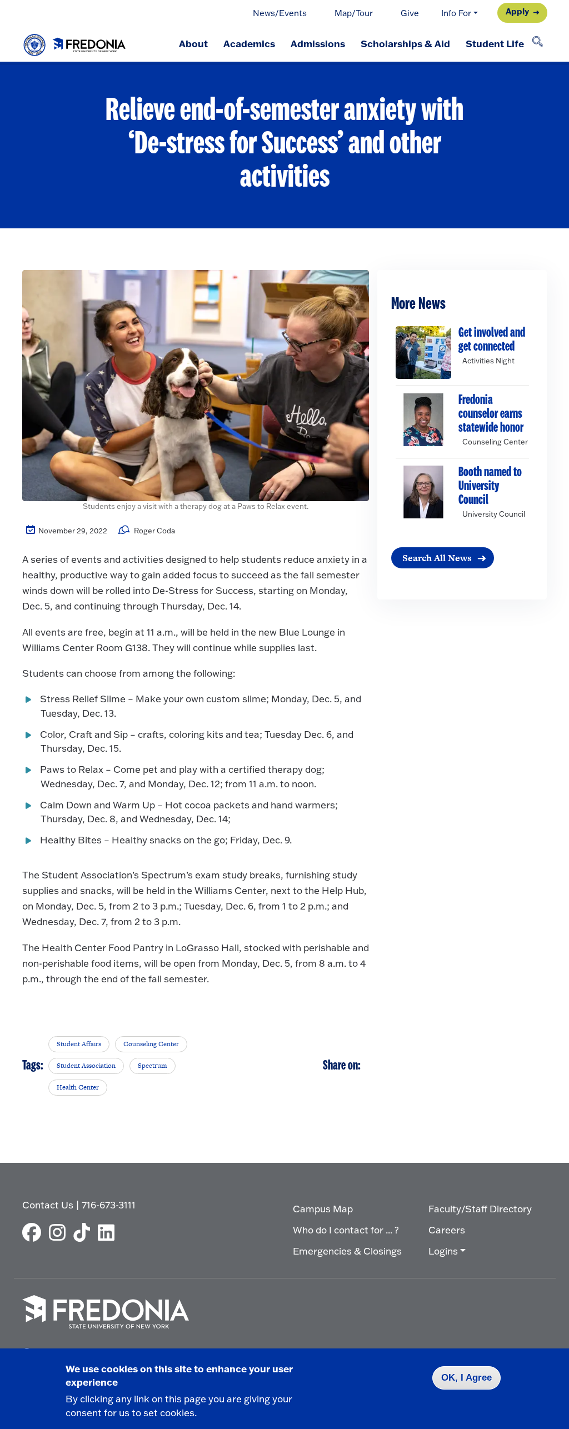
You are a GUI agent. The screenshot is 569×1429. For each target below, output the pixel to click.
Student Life (495, 43)
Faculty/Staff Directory (480, 1209)
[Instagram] (60, 1232)
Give (410, 13)
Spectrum (152, 1066)
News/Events (280, 13)
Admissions (318, 43)
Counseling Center (151, 1044)
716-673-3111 (109, 1205)
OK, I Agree (466, 1377)
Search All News (437, 557)
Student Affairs (79, 1044)
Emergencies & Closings (347, 1251)
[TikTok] (84, 1232)
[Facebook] (34, 1232)
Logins (443, 1251)
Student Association (86, 1066)
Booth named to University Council (490, 486)
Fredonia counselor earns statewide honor (490, 414)
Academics (249, 43)
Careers (446, 1230)
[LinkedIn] (109, 1232)
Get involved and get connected (491, 340)
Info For (456, 13)
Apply (517, 11)
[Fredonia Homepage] (75, 42)
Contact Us (47, 1205)
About (193, 43)
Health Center (78, 1087)
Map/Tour (354, 13)
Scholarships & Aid (405, 43)
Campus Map (323, 1209)
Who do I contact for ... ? (346, 1230)
